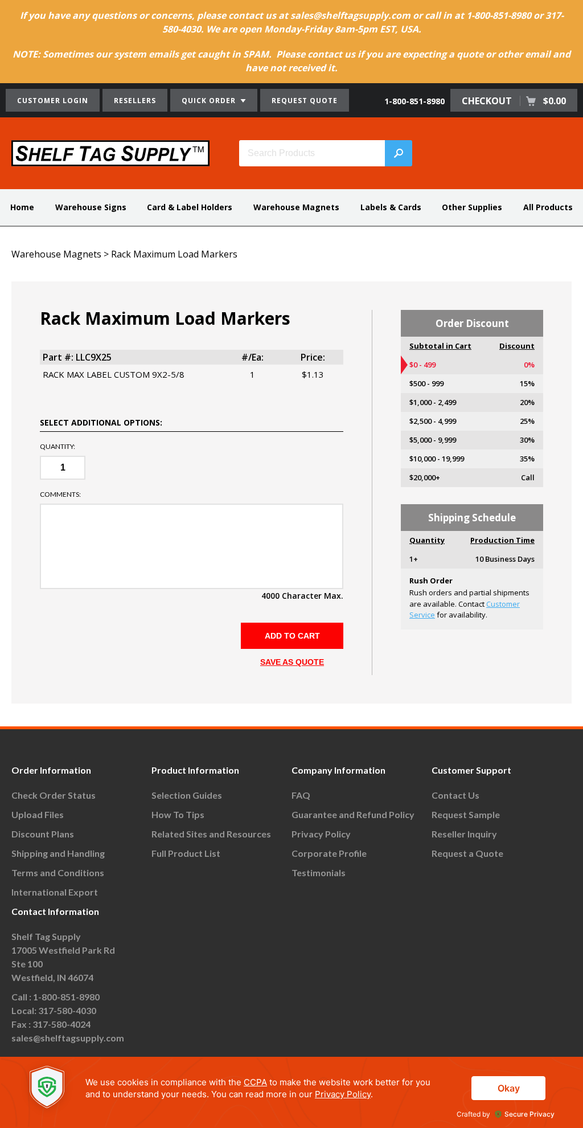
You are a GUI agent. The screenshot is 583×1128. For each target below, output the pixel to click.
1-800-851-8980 (414, 101)
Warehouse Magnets (296, 207)
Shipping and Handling (58, 853)
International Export (54, 891)
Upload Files (37, 814)
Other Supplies (472, 207)
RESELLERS (135, 100)
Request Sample (466, 814)
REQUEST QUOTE (305, 100)
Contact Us (455, 795)
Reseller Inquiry (464, 833)
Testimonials (319, 872)
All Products (548, 207)
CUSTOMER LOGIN (52, 100)
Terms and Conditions (57, 872)
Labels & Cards (390, 207)
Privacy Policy (321, 833)
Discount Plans (42, 833)
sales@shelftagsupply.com (67, 1037)
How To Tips (177, 814)
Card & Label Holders (189, 207)
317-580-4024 (61, 1024)
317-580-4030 (67, 1010)
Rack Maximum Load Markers (174, 254)
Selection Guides (186, 795)
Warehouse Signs (90, 207)
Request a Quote (467, 853)
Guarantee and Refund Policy (353, 814)
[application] (291, 1092)
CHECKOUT (514, 101)
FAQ (301, 795)
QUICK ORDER (210, 100)
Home (22, 207)
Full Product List (185, 853)
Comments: (60, 494)
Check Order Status (53, 795)
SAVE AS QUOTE (292, 662)
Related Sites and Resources (211, 833)
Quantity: (57, 446)
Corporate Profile (329, 853)
